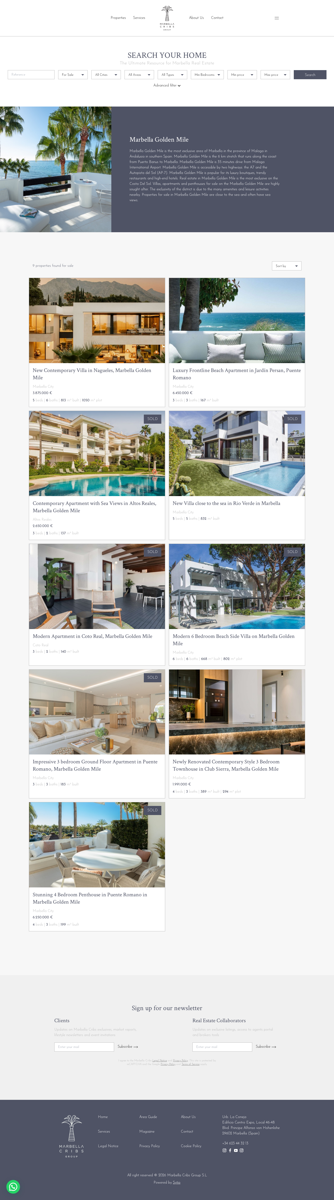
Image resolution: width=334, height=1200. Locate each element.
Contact (217, 18)
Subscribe (125, 1047)
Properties (118, 18)
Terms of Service (190, 1064)
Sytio (176, 1183)
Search (310, 75)
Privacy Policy (180, 1060)
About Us (196, 18)
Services (139, 18)
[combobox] (73, 74)
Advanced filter (165, 85)
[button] (13, 1187)
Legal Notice (159, 1060)
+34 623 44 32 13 (235, 1143)
